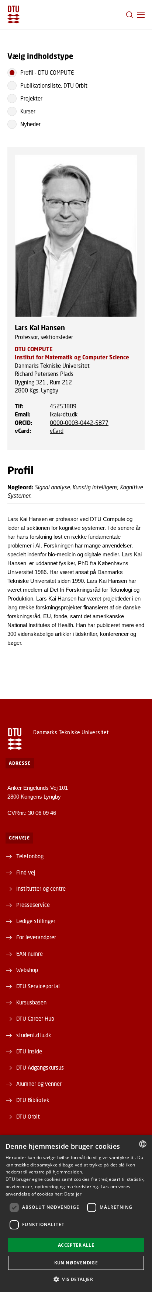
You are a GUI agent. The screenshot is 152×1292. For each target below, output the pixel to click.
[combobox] (142, 1144)
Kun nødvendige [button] (76, 1263)
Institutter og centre (41, 888)
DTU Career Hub (35, 1018)
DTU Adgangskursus (40, 1067)
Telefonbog (30, 856)
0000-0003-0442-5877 (79, 422)
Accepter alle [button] (76, 1245)
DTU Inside (29, 1051)
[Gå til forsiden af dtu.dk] (13, 15)
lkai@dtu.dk (63, 414)
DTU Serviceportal (38, 986)
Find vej (25, 872)
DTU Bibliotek (32, 1099)
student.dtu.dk (33, 1035)
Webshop (27, 970)
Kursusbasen (31, 1002)
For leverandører (36, 937)
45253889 (63, 406)
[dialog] (76, 1213)
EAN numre (29, 953)
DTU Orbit (28, 1116)
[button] (141, 15)
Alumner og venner (39, 1083)
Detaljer (73, 1194)
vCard (56, 430)
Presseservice (33, 904)
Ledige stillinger (35, 921)
